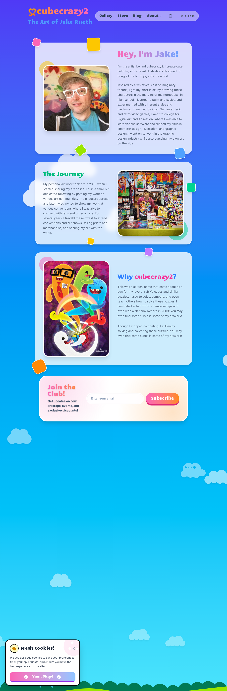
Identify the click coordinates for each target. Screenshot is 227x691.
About (153, 16)
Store (123, 16)
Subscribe (162, 399)
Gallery (105, 16)
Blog (137, 16)
